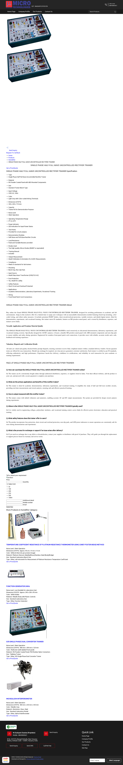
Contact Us (48, 11)
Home (10, 155)
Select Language (114, 760)
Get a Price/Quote (12, 168)
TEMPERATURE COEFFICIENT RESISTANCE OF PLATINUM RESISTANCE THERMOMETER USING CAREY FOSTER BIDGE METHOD (55, 545)
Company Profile (24, 11)
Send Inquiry (13, 150)
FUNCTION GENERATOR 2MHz (18, 586)
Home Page (11, 11)
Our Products (37, 11)
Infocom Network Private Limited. (34, 759)
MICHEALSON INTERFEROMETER (19, 699)
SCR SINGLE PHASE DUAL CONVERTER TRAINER (24, 642)
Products (11, 157)
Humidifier (11, 160)
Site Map (85, 748)
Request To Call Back (13, 153)
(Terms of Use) (37, 757)
